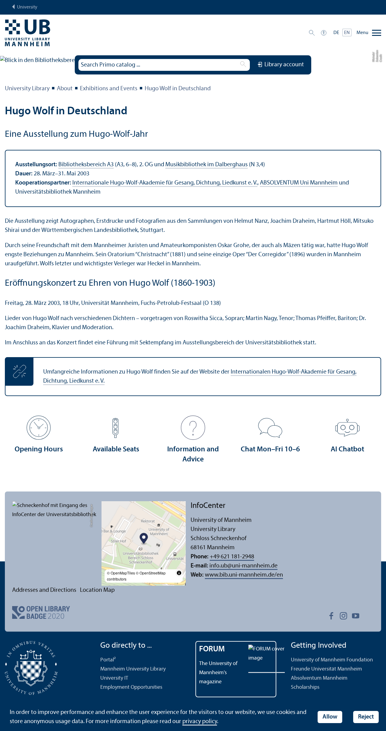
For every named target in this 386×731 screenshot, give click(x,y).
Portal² (108, 660)
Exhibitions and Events (108, 89)
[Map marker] (144, 539)
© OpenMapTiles (121, 572)
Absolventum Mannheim (319, 678)
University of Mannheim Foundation (332, 660)
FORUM (212, 649)
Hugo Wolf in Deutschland (178, 89)
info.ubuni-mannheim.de (243, 566)
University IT (114, 678)
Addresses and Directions (44, 590)
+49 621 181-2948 (232, 557)
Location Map (97, 590)
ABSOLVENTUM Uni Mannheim (299, 183)
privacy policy (199, 722)
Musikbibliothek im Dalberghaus (206, 165)
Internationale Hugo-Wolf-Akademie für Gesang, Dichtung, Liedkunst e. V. (164, 183)
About (65, 89)
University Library (27, 89)
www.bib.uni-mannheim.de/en (244, 575)
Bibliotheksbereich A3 (86, 165)
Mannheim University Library (133, 669)
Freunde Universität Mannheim (326, 669)
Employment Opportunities (131, 687)
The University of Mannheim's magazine (218, 673)
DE (336, 32)
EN (347, 32)
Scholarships (305, 687)
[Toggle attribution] (179, 573)
